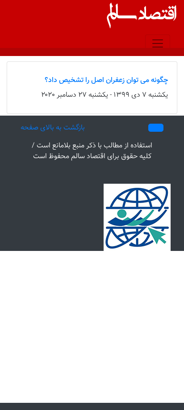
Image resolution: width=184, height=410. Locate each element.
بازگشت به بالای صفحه (53, 128)
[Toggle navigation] (157, 43)
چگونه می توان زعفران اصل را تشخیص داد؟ (106, 80)
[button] (155, 128)
